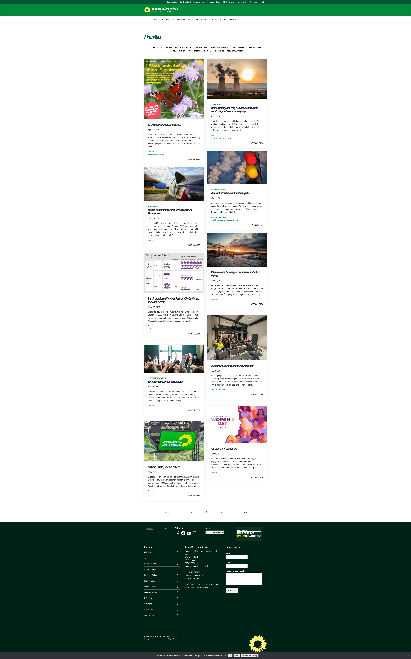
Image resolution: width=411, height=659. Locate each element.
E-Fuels (151, 329)
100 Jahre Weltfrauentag (224, 448)
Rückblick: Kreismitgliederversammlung (232, 366)
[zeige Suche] (263, 2)
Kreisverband (238, 47)
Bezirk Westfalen (183, 47)
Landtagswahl (254, 47)
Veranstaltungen (235, 51)
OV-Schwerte (194, 51)
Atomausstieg (216, 138)
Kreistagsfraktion (219, 47)
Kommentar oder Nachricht (236, 571)
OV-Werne (219, 51)
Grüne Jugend (201, 47)
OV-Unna (208, 51)
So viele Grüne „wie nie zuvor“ (164, 467)
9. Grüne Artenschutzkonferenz (164, 124)
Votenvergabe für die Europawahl (165, 381)
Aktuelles (157, 47)
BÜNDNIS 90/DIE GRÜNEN (165, 8)
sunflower (160, 639)
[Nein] (408, 656)
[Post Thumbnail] (174, 89)
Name (228, 553)
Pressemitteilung (232, 220)
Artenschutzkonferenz (156, 155)
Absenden (232, 590)
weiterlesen (194, 159)
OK (230, 656)
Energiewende (227, 138)
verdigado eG (181, 639)
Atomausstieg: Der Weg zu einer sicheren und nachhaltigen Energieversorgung (234, 109)
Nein (236, 656)
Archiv (169, 47)
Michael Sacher (178, 51)
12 (236, 513)
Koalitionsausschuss (218, 220)
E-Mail (229, 562)
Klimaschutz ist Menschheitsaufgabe (230, 193)
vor (245, 513)
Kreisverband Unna (161, 11)
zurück (167, 513)
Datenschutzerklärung (249, 656)
